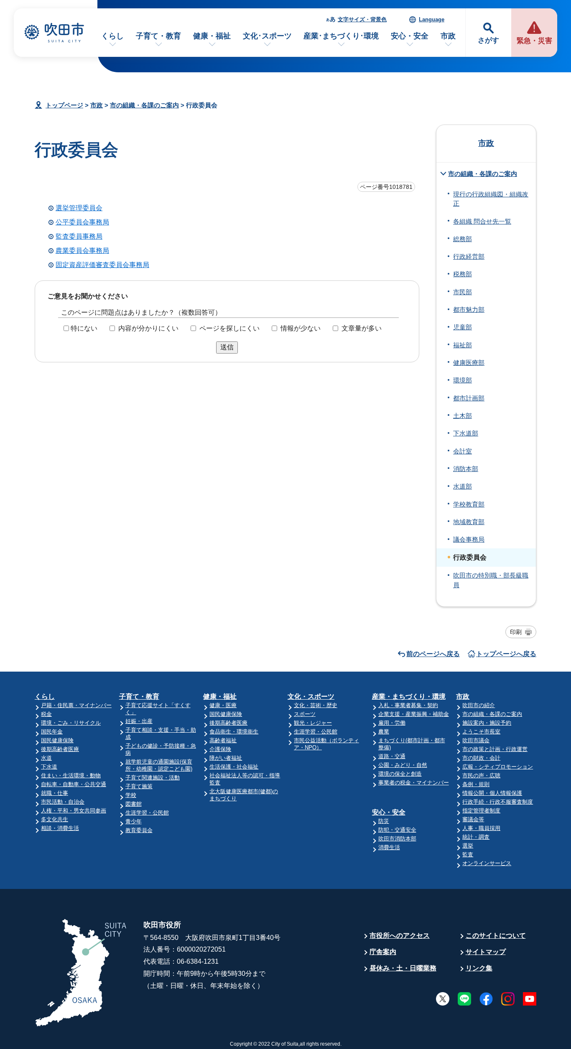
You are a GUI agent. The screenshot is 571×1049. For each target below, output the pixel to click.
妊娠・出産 (139, 721)
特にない (84, 328)
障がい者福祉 (225, 758)
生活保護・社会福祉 (233, 767)
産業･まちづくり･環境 (341, 36)
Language (431, 19)
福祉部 (462, 345)
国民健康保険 (57, 740)
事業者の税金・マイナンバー (413, 782)
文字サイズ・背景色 (362, 19)
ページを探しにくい (229, 328)
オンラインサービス (486, 863)
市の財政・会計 (481, 758)
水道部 (462, 486)
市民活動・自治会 (62, 802)
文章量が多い (362, 328)
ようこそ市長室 (481, 731)
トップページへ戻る (506, 653)
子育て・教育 (158, 36)
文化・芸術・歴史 (315, 705)
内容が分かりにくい (148, 328)
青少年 (133, 821)
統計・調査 (475, 837)
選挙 (467, 846)
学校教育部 (468, 504)
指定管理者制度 (481, 810)
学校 (130, 795)
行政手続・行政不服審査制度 (497, 802)
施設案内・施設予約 (486, 723)
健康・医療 (223, 705)
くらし (112, 36)
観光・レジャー (313, 723)
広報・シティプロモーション (497, 767)
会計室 (462, 451)
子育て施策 (139, 786)
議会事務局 (468, 539)
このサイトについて (496, 935)
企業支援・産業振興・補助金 (413, 714)
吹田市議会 (475, 740)
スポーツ (305, 714)
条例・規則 (475, 784)
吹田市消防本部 (397, 838)
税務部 (462, 274)
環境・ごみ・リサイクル (71, 723)
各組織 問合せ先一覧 (482, 221)
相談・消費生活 (60, 828)
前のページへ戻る (433, 653)
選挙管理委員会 (79, 207)
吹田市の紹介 (478, 705)
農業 (383, 731)
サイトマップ (486, 951)
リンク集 (479, 968)
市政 (448, 36)
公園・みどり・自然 (402, 765)
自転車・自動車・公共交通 (73, 784)
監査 (467, 854)
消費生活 (389, 847)
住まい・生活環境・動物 (71, 775)
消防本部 (465, 469)
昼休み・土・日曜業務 (403, 968)
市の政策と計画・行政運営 (495, 749)
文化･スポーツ (267, 36)
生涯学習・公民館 (147, 813)
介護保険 (220, 749)
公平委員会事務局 (82, 222)
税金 (46, 714)
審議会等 (473, 819)
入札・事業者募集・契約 (408, 705)
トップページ (64, 105)
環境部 (462, 380)
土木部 (462, 415)
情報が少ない (300, 328)
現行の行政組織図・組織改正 (490, 199)
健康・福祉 (212, 36)
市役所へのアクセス (400, 935)
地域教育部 (468, 522)
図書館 (133, 804)
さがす (488, 40)
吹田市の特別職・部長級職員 (490, 580)
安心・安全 (409, 36)
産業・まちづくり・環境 (409, 696)
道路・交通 (391, 756)
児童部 (462, 327)
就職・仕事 (54, 793)
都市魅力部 (468, 309)
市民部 (462, 292)
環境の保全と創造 (400, 774)
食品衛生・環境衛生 (233, 731)
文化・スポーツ (311, 696)
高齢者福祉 (223, 740)
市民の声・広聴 (481, 775)
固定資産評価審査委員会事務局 (102, 264)
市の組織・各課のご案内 (144, 105)
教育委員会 (139, 830)
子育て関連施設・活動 (152, 777)
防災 (383, 821)
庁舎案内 (383, 951)
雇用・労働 (391, 723)
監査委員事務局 (79, 236)
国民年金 (52, 731)
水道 (46, 758)
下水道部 (465, 433)
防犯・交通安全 (397, 830)
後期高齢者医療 (60, 749)
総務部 (462, 239)
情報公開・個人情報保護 (492, 793)
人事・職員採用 (481, 828)
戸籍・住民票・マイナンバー (76, 705)
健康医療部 (468, 362)
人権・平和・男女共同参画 (73, 810)
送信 (227, 347)
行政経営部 (468, 256)
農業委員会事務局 (82, 250)
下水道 (49, 767)
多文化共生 (54, 819)
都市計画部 (468, 398)
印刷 (516, 632)
